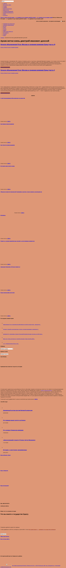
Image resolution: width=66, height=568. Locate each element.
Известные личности (8, 31)
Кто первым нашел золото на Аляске (14, 420)
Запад (4, 27)
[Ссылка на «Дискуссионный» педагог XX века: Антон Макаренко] (5, 437)
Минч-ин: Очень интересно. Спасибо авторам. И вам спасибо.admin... (19, 338)
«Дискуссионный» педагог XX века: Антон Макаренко (19, 440)
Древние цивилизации (8, 25)
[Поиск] (1, 1)
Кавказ (4, 30)
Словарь (5, 7)
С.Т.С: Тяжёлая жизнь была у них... (11, 343)
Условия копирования (8, 11)
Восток (4, 26)
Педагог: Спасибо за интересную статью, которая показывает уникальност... (21, 329)
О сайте (5, 6)
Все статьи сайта (7, 4)
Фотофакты (6, 32)
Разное (5, 34)
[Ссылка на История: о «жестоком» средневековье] (5, 447)
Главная (5, 3)
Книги (4, 14)
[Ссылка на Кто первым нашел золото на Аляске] (5, 417)
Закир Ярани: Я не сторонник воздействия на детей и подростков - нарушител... (22, 324)
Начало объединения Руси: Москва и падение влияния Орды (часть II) (28, 44)
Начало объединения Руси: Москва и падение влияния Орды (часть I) (28, 70)
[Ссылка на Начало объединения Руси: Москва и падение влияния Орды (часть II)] (10, 59)
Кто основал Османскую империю (13, 430)
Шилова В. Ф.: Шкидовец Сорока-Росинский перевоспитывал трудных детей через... (23, 334)
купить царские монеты (46, 390)
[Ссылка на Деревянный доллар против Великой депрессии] (5, 407)
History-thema (4, 47)
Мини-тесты (6, 10)
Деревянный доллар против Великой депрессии (17, 410)
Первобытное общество (9, 23)
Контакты (5, 15)
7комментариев (14, 47)
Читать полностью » (5, 67)
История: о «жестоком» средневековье (15, 450)
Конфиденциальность (8, 12)
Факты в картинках (7, 8)
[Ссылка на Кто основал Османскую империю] (5, 427)
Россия (4, 29)
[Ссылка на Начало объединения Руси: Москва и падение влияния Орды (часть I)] (10, 84)
